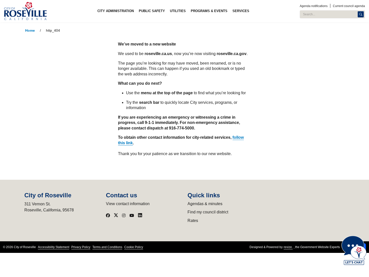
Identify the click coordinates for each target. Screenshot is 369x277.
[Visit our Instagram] (124, 215)
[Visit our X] (116, 215)
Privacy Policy (80, 247)
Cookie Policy (133, 247)
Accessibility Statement (53, 247)
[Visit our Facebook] (108, 215)
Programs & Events (209, 11)
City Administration (115, 11)
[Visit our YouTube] (132, 215)
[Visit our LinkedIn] (140, 215)
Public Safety (152, 11)
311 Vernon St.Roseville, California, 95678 (49, 207)
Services (240, 11)
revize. (288, 247)
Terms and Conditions (107, 247)
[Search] (361, 14)
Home (30, 30)
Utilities (178, 11)
